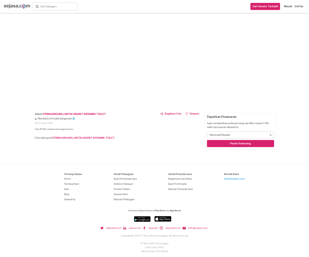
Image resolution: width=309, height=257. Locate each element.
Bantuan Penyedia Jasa (180, 189)
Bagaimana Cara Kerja (180, 178)
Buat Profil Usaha (177, 183)
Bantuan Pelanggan (124, 199)
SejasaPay (69, 199)
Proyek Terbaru (122, 189)
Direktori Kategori (123, 183)
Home (67, 178)
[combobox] (58, 6)
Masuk (288, 6)
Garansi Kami (121, 194)
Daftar (299, 6)
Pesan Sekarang (240, 143)
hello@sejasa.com (234, 178)
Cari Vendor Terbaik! (265, 6)
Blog (66, 194)
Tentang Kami (71, 183)
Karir (66, 189)
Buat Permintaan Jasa (125, 178)
